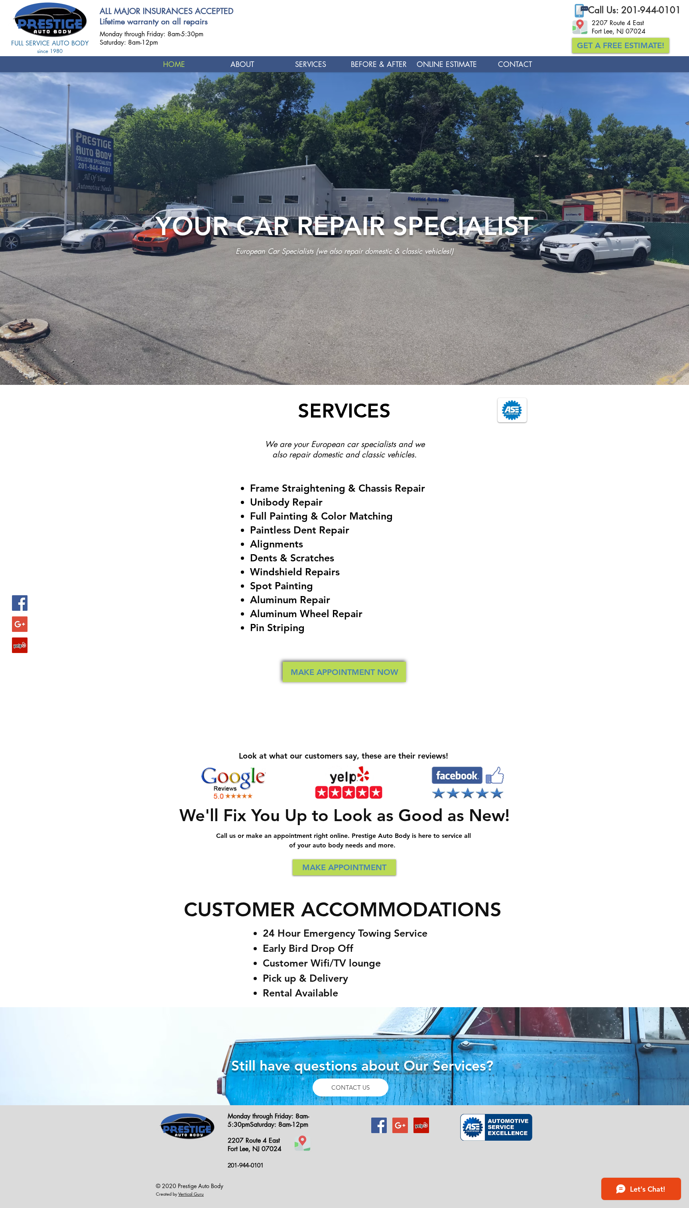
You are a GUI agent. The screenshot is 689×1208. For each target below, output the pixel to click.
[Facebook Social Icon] (20, 603)
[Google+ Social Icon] (20, 624)
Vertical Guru (191, 1194)
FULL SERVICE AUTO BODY (50, 43)
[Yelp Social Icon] (20, 645)
